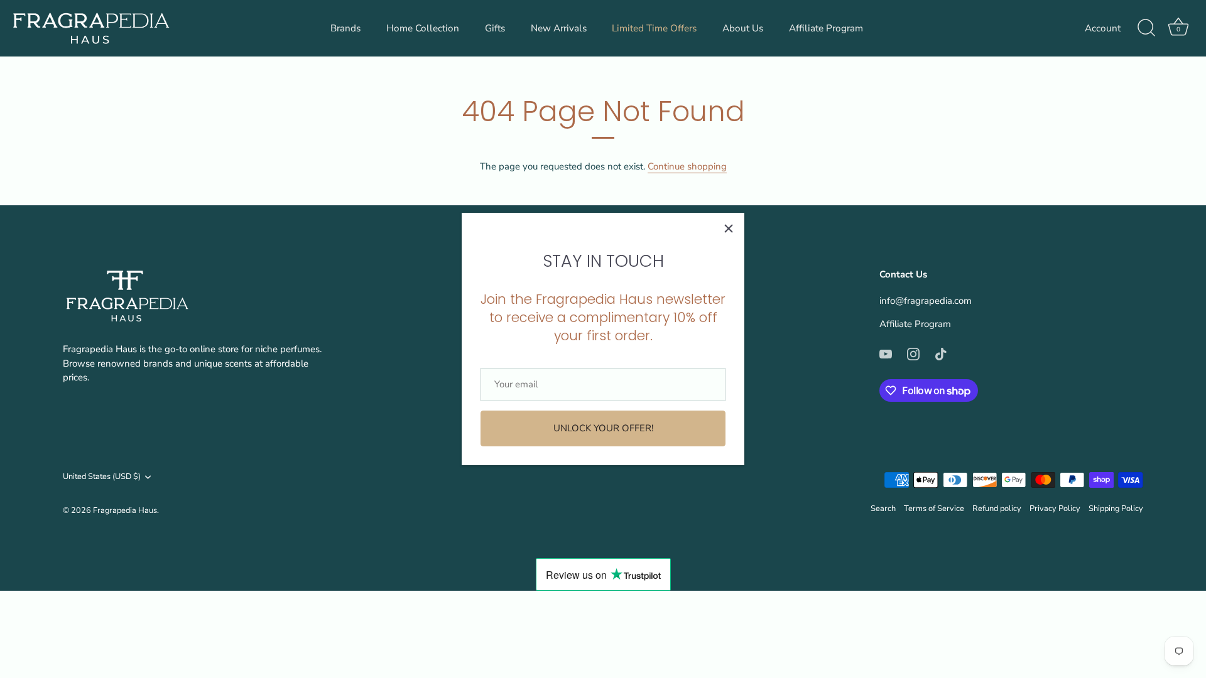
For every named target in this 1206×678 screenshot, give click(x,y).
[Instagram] (913, 353)
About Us (742, 28)
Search (883, 508)
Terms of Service (934, 508)
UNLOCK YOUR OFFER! (603, 428)
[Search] (1146, 28)
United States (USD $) (102, 477)
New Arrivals (559, 28)
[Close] (728, 228)
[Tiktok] (941, 353)
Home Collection (422, 28)
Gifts (495, 28)
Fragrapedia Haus (125, 510)
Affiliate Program (826, 28)
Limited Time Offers (654, 28)
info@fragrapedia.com (925, 300)
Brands (345, 28)
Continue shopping (687, 166)
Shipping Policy (1116, 508)
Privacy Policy (1054, 508)
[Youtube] (885, 353)
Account (1103, 28)
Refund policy (996, 508)
